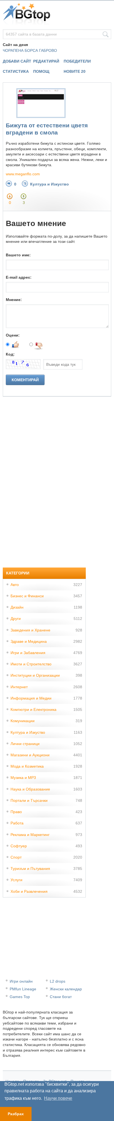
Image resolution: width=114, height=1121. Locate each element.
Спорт (16, 857)
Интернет (19, 687)
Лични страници (25, 743)
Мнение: (14, 299)
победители (77, 61)
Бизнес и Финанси (27, 596)
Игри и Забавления (28, 652)
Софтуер (19, 846)
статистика (16, 71)
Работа (17, 823)
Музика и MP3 (23, 777)
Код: (10, 354)
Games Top (20, 996)
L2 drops (57, 981)
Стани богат (61, 996)
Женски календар (66, 989)
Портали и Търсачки (29, 800)
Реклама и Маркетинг (30, 834)
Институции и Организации (35, 675)
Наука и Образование (30, 789)
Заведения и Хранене (30, 630)
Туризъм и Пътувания (30, 868)
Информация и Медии (31, 698)
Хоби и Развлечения (29, 891)
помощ (41, 71)
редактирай (46, 61)
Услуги (16, 880)
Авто (15, 584)
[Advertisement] (44, 479)
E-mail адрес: (19, 277)
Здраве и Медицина (29, 641)
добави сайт (17, 61)
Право (16, 812)
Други (16, 618)
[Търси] (106, 34)
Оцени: (13, 335)
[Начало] (57, 14)
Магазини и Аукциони (30, 755)
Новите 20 (75, 71)
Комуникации (23, 721)
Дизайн (17, 607)
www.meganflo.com (23, 174)
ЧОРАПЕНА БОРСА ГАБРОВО (30, 50)
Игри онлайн (21, 981)
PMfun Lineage (23, 989)
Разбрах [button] (16, 1114)
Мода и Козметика (27, 766)
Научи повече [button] (58, 1098)
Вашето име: (18, 255)
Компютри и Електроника (33, 709)
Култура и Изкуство (49, 184)
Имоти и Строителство (31, 664)
